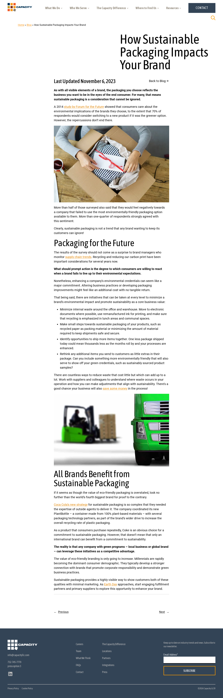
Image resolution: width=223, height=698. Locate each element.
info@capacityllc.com (18, 655)
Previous (63, 611)
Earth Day (110, 584)
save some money (115, 388)
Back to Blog (157, 81)
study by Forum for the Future (84, 107)
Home (21, 24)
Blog (29, 24)
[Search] (213, 18)
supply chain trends (78, 257)
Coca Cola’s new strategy (71, 504)
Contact (202, 8)
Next (162, 611)
